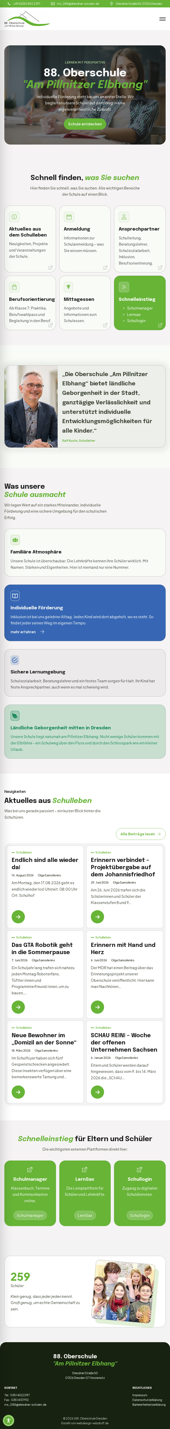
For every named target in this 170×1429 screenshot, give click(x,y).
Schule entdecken (85, 123)
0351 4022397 (20, 1395)
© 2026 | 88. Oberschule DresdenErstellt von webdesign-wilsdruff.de (85, 1421)
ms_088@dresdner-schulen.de (25, 1404)
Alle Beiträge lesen (137, 833)
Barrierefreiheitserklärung (149, 1404)
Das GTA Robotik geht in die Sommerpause (42, 949)
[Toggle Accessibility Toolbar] (8, 1420)
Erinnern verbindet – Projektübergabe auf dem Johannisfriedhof (123, 868)
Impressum (139, 1395)
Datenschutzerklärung (147, 1400)
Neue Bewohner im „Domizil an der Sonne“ (44, 1039)
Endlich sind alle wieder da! (45, 864)
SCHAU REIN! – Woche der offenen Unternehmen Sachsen (124, 1043)
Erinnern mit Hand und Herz (123, 949)
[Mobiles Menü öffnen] (162, 19)
